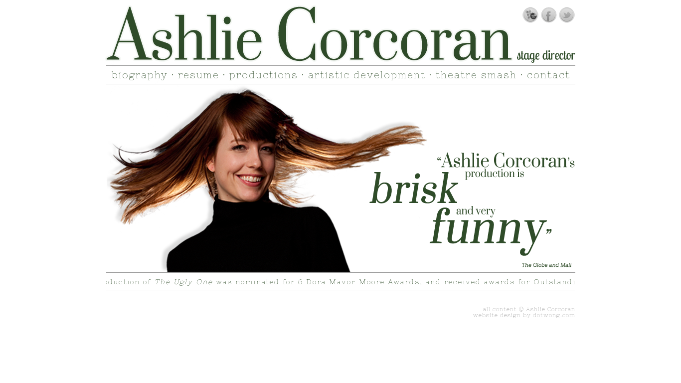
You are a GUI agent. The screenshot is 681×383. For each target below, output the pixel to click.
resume (198, 74)
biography (140, 74)
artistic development (367, 74)
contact (548, 74)
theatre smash (476, 74)
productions (263, 74)
